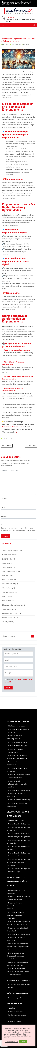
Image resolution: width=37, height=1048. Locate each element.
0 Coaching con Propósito (10, 551)
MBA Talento (6, 600)
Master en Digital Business (17, 742)
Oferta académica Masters (17, 726)
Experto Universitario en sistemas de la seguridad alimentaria (16, 956)
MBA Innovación (7, 579)
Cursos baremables (22, 2)
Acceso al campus (8, 2)
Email (3, 507)
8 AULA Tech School (9, 618)
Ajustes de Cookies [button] (11, 1042)
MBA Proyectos (7, 596)
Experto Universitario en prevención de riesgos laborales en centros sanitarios (18, 972)
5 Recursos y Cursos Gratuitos (12, 605)
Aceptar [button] (23, 1042)
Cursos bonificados (8, 3)
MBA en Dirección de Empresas (19, 824)
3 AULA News (6, 563)
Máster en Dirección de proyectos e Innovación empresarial (15, 915)
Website (4, 516)
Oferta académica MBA (16, 820)
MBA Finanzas (7, 575)
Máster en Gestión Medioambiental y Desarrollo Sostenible (17, 784)
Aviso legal (17, 679)
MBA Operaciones (8, 592)
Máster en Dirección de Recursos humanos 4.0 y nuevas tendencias (18, 906)
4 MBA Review (7, 567)
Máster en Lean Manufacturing (19, 800)
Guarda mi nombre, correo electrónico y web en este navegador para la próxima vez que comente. (18, 529)
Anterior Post (6, 446)
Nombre (4, 498)
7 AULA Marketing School (10, 613)
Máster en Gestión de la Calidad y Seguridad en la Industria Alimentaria (18, 793)
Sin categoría (6, 622)
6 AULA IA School (8, 609)
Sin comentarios (16, 44)
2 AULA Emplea (7, 559)
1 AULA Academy (8, 555)
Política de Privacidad (15, 1011)
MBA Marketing (7, 588)
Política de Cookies (14, 1021)
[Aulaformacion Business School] (18, 11)
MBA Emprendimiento (9, 439)
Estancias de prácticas (16, 998)
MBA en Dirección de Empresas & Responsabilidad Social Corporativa (18, 862)
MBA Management (8, 584)
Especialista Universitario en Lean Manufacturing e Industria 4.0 (18, 947)
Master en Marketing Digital (17, 746)
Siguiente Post (31, 446)
